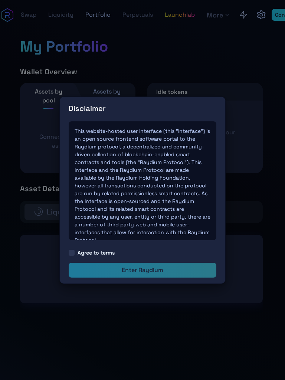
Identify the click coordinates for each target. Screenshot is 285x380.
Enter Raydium (142, 270)
